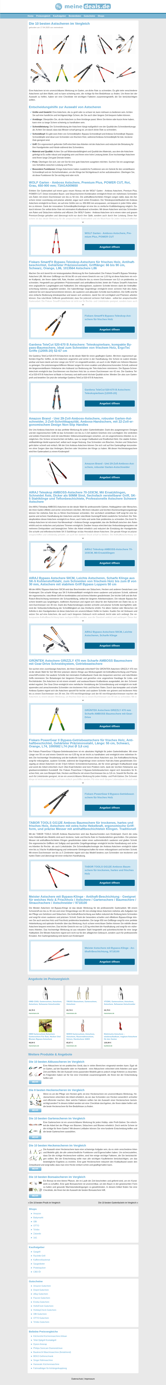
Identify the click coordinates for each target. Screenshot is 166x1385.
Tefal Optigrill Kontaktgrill (44, 1340)
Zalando (37, 1234)
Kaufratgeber (59, 16)
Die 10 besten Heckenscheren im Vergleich (57, 1145)
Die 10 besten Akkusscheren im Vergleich (56, 1061)
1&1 (35, 1238)
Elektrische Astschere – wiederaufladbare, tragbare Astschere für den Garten (120, 1036)
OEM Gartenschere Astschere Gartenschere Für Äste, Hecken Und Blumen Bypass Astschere (45, 1036)
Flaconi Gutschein (41, 1298)
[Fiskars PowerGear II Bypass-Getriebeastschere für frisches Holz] (56, 801)
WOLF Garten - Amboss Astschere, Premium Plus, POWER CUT (108, 235)
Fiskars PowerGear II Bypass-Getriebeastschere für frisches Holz (109, 796)
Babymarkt (38, 1217)
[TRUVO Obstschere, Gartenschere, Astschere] (83, 993)
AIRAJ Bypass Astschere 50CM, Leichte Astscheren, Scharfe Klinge (108, 633)
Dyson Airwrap (40, 1344)
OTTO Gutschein (41, 1318)
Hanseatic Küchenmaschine (46, 1364)
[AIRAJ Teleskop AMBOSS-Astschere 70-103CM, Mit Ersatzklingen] (56, 557)
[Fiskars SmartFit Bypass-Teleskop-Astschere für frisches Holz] (56, 323)
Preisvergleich (43, 16)
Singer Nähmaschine (43, 1360)
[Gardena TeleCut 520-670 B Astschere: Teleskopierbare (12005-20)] (56, 397)
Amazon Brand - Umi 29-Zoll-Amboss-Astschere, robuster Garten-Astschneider (109, 465)
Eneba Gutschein (41, 1302)
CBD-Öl (37, 1272)
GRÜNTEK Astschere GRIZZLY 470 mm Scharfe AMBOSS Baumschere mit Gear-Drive (109, 714)
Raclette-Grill (39, 1256)
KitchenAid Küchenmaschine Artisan (50, 1336)
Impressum (90, 1379)
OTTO (36, 1225)
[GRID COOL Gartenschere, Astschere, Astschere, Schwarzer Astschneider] (45, 993)
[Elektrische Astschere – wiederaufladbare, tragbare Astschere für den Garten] (120, 1025)
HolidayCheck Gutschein (44, 1310)
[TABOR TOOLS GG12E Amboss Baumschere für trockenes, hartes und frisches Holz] (56, 875)
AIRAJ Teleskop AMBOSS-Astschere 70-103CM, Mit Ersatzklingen (109, 551)
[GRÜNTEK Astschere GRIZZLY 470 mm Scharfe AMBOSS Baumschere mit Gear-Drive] (56, 719)
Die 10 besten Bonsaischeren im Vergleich (57, 1177)
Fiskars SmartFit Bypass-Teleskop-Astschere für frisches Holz (108, 317)
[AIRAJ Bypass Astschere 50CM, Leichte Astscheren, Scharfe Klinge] (56, 639)
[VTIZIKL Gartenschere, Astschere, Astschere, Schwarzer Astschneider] (120, 993)
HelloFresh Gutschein (43, 1306)
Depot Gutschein (41, 1290)
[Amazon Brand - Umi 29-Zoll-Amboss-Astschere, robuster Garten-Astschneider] (56, 471)
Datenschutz (77, 1379)
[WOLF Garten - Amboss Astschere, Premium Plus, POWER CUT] (56, 241)
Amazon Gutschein (42, 1286)
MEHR (35, 1082)
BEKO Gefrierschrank (43, 1356)
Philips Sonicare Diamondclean (48, 1348)
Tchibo (36, 1230)
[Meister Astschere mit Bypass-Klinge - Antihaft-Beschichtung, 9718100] (56, 955)
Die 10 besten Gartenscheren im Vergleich (57, 1118)
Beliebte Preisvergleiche (43, 1331)
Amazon (37, 1213)
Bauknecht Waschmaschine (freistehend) (52, 1352)
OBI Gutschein (40, 1314)
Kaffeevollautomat (41, 1260)
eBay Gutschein (40, 1294)
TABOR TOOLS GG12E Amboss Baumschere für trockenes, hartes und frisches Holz (109, 870)
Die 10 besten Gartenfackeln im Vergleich (117, 1203)
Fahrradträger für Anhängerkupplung (50, 1368)
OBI (35, 1221)
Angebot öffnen (109, 246)
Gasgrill (36, 1252)
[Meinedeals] (83, 12)
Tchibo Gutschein (41, 1322)
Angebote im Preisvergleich (48, 979)
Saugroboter (39, 1264)
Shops (101, 16)
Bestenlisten (75, 16)
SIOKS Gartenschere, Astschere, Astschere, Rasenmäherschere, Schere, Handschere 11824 (80, 1036)
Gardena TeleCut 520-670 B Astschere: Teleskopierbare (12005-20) (108, 391)
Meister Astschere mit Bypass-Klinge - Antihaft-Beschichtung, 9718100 (110, 950)
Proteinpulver (39, 1268)
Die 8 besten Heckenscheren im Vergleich (56, 1090)
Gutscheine (89, 16)
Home (30, 16)
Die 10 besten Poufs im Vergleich (45, 1203)
